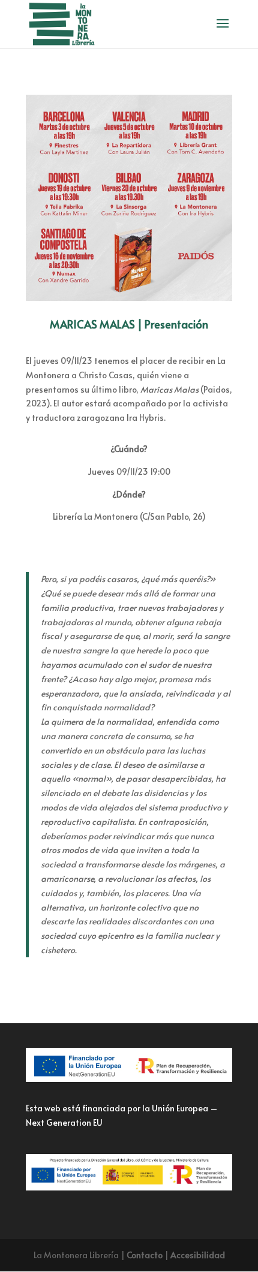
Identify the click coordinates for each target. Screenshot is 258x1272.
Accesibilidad (197, 1255)
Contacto (145, 1255)
